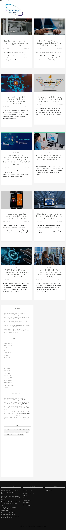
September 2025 (9, 385)
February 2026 (8, 378)
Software (49, 94)
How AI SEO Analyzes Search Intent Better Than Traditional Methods (17, 318)
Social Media (16, 152)
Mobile (17, 211)
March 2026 (7, 375)
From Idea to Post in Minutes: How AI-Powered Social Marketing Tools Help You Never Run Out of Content (16, 330)
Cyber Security (8, 343)
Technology (16, 37)
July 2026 (7, 368)
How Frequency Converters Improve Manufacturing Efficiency (14, 314)
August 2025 (8, 387)
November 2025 (8, 380)
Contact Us (48, 490)
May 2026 (7, 373)
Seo (49, 37)
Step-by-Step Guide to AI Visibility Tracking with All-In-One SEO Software (17, 325)
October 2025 (8, 382)
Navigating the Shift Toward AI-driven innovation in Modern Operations (15, 322)
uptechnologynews (41, 526)
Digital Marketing (49, 211)
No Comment (27, 48)
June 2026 (7, 370)
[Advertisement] (16, 452)
